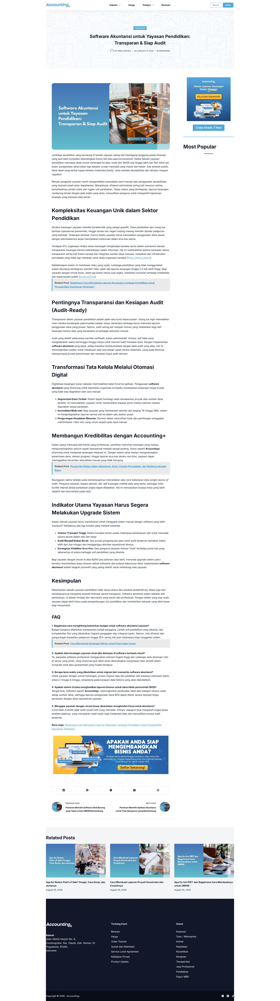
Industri (114, 5)
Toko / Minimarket (186, 936)
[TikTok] (233, 996)
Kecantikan (182, 951)
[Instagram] (223, 996)
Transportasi (183, 961)
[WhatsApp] (111, 790)
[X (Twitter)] (134, 790)
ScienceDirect (87, 276)
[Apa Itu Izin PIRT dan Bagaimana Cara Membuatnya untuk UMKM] (204, 860)
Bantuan (166, 5)
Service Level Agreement (125, 951)
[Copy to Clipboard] (158, 790)
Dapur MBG (182, 976)
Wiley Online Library (139, 257)
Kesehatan (181, 946)
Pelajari (147, 5)
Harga (131, 5)
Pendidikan (140, 28)
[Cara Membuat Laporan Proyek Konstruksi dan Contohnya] (140, 860)
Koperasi (181, 931)
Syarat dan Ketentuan (122, 946)
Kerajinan (181, 956)
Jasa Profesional (185, 966)
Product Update (119, 961)
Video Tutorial (118, 941)
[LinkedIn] (64, 790)
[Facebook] (87, 790)
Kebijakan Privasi (120, 956)
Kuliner (180, 941)
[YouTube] (228, 996)
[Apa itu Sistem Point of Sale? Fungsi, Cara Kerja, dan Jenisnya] (76, 860)
